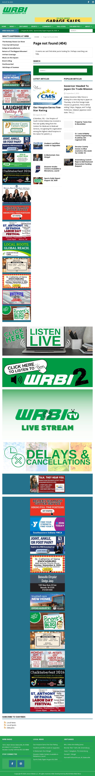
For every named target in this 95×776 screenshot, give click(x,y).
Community (46, 26)
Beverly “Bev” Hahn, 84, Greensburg (76, 748)
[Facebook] (88, 2)
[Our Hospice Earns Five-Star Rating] (47, 94)
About (87, 26)
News (12, 26)
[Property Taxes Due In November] (68, 124)
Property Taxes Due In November (83, 123)
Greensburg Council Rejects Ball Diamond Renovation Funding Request (84, 163)
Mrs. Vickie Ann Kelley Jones (74, 744)
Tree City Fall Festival (10, 45)
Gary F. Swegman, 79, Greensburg (76, 751)
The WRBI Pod (74, 26)
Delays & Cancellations (11, 48)
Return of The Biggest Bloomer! (14, 51)
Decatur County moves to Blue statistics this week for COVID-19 (83, 149)
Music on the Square (10, 58)
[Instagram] (93, 2)
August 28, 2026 (40, 115)
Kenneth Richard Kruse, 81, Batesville (77, 757)
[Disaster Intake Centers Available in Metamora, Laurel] (38, 169)
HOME (4, 26)
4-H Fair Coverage (9, 54)
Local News (11, 722)
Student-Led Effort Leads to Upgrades (52, 144)
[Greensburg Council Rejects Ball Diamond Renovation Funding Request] (68, 162)
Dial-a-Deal (61, 26)
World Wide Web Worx (73, 774)
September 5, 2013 (72, 93)
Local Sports (11, 725)
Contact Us (16, 747)
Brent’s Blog (7, 61)
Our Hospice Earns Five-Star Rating (47, 109)
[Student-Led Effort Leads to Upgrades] (38, 145)
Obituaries (23, 26)
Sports (34, 26)
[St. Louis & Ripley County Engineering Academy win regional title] (68, 136)
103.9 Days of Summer (10, 67)
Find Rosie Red (7, 64)
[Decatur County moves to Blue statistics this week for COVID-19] (68, 149)
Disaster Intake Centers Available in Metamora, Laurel (52, 169)
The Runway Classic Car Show (13, 42)
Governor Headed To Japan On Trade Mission (78, 87)
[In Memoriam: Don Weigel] (38, 157)
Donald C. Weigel (70, 754)
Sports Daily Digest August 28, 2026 (52, 179)
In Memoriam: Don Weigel (51, 156)
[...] (51, 134)
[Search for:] (81, 30)
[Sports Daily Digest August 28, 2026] (38, 180)
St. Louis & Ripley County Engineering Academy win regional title (83, 136)
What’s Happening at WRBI (15, 36)
